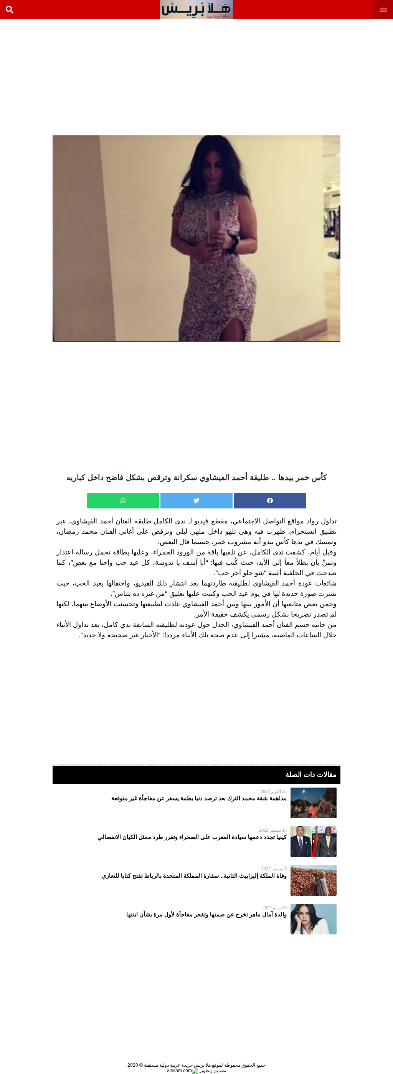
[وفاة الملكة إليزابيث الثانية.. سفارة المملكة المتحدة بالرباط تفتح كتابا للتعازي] (196, 880)
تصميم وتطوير (212, 1070)
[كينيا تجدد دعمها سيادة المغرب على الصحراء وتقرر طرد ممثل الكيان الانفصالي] (196, 841)
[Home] (196, 9)
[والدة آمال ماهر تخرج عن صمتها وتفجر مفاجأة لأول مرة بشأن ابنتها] (196, 919)
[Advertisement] (335, 76)
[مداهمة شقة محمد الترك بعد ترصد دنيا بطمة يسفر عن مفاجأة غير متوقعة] (196, 803)
